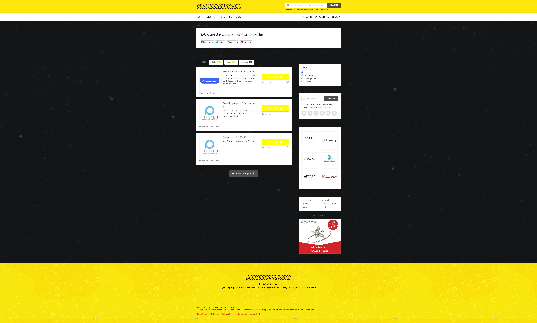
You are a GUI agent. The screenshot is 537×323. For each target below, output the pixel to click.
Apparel (325, 200)
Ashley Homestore (321, 10)
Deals (231, 62)
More (240, 83)
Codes (216, 62)
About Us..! (255, 314)
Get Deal (274, 76)
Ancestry (300, 10)
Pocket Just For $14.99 (234, 137)
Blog (238, 17)
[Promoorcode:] (219, 6)
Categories (225, 17)
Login (337, 17)
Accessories (306, 200)
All (202, 62)
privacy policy (324, 107)
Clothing (305, 203)
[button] (207, 42)
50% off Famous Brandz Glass (238, 71)
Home (199, 17)
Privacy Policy (228, 314)
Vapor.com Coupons (208, 93)
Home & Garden (329, 203)
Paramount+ (309, 10)
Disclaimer (242, 314)
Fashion (305, 207)
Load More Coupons (242, 174)
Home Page (201, 314)
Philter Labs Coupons (208, 127)
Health (325, 207)
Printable (246, 62)
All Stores (214, 314)
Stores (211, 17)
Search (334, 5)
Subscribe (331, 99)
